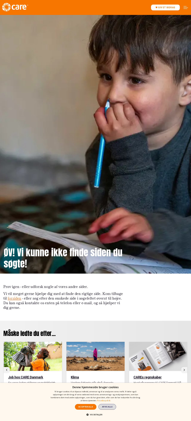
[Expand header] (186, 7)
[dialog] (95, 402)
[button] (95, 414)
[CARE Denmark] (15, 7)
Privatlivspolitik (103, 400)
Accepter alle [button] (85, 406)
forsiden (14, 298)
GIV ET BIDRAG (166, 7)
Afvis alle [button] (107, 406)
